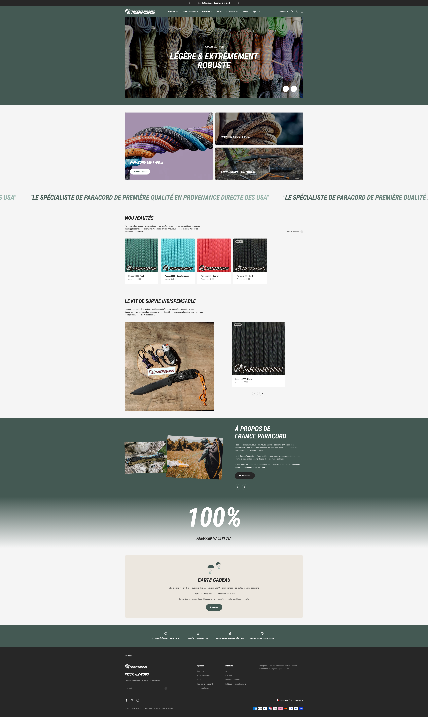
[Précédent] (189, 3)
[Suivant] (238, 3)
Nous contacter (203, 688)
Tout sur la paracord (205, 684)
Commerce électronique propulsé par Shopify (157, 708)
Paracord (171, 11)
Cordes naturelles (189, 11)
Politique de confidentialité (235, 684)
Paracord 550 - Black (245, 276)
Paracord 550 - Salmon (210, 276)
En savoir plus (244, 476)
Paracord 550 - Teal (136, 276)
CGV (227, 671)
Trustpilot (128, 656)
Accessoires (230, 11)
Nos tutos (200, 680)
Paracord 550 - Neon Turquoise (177, 276)
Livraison (228, 676)
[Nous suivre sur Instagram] (137, 700)
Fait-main (206, 11)
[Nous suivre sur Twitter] (132, 700)
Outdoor (245, 11)
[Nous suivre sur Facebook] (126, 700)
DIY (217, 11)
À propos (256, 11)
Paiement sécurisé (232, 680)
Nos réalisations (203, 676)
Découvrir (214, 607)
